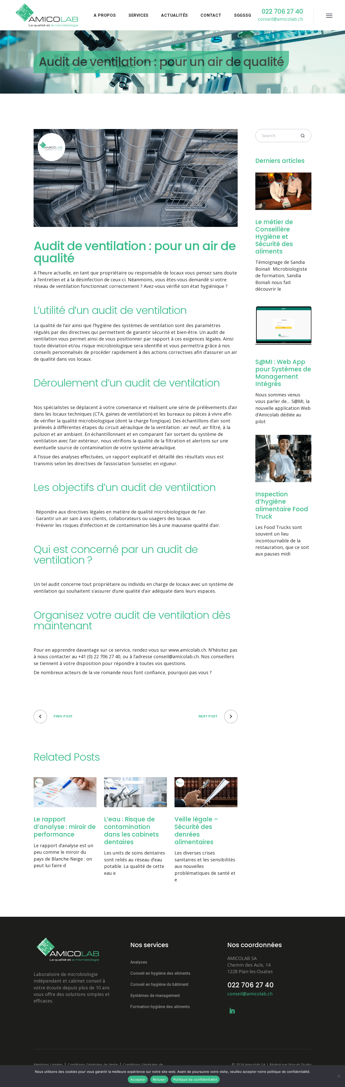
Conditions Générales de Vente (93, 1064)
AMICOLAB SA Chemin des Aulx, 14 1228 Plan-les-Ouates (250, 964)
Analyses (138, 962)
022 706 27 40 (250, 985)
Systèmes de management (155, 995)
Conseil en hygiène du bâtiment (159, 984)
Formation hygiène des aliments (160, 1006)
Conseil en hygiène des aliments (160, 973)
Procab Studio (299, 1064)
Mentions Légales (48, 1064)
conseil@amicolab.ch (250, 994)
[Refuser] (338, 1076)
